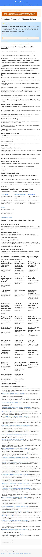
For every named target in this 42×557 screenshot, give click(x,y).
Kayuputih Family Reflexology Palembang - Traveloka (13, 393)
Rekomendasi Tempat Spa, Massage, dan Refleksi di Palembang (15, 524)
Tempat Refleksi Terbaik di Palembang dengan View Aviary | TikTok (16, 469)
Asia (12, 4)
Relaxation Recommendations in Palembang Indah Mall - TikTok (15, 506)
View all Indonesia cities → (6, 217)
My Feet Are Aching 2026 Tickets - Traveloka (11, 420)
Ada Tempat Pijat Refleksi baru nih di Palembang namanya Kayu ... (16, 483)
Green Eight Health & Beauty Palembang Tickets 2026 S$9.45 (15, 474)
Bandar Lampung (20, 194)
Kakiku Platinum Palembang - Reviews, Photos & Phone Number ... (15, 520)
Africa (9, 4)
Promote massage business (25, 553)
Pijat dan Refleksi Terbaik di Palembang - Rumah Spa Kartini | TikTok (16, 453)
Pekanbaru (31, 194)
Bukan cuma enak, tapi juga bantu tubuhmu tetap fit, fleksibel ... (15, 479)
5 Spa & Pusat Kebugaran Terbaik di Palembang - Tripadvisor (14, 434)
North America (22, 4)
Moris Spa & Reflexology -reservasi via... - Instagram (13, 439)
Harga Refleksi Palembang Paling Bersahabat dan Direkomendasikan (16, 488)
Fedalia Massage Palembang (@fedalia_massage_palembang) (15, 529)
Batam (3, 207)
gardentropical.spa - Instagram (8, 466)
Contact (17, 553)
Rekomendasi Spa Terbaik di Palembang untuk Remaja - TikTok (15, 457)
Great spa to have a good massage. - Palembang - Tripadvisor (15, 462)
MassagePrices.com (21, 2)
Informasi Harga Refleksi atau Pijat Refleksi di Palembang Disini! (15, 388)
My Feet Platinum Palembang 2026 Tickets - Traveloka (13, 492)
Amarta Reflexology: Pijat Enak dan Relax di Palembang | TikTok (15, 430)
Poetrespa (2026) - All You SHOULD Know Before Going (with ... (15, 502)
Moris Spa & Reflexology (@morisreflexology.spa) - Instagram (15, 497)
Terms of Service (11, 553)
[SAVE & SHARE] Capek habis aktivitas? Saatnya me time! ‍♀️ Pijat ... (16, 398)
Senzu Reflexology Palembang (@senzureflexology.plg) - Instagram (16, 411)
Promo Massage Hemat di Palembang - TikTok (11, 402)
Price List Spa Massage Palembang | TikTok (11, 515)
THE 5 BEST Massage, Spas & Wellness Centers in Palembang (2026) (16, 407)
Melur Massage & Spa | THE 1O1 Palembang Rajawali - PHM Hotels (16, 425)
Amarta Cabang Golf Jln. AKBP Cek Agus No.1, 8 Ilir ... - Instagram (15, 511)
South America (29, 4)
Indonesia (36, 4)
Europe (16, 4)
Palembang (4, 194)
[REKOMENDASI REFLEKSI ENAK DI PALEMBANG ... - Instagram (15, 416)
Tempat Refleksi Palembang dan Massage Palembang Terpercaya (15, 448)
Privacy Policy (4, 553)
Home (5, 4)
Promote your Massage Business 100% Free (21, 43)
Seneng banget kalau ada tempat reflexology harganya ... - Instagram (16, 534)
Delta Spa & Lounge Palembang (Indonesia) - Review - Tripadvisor (16, 443)
